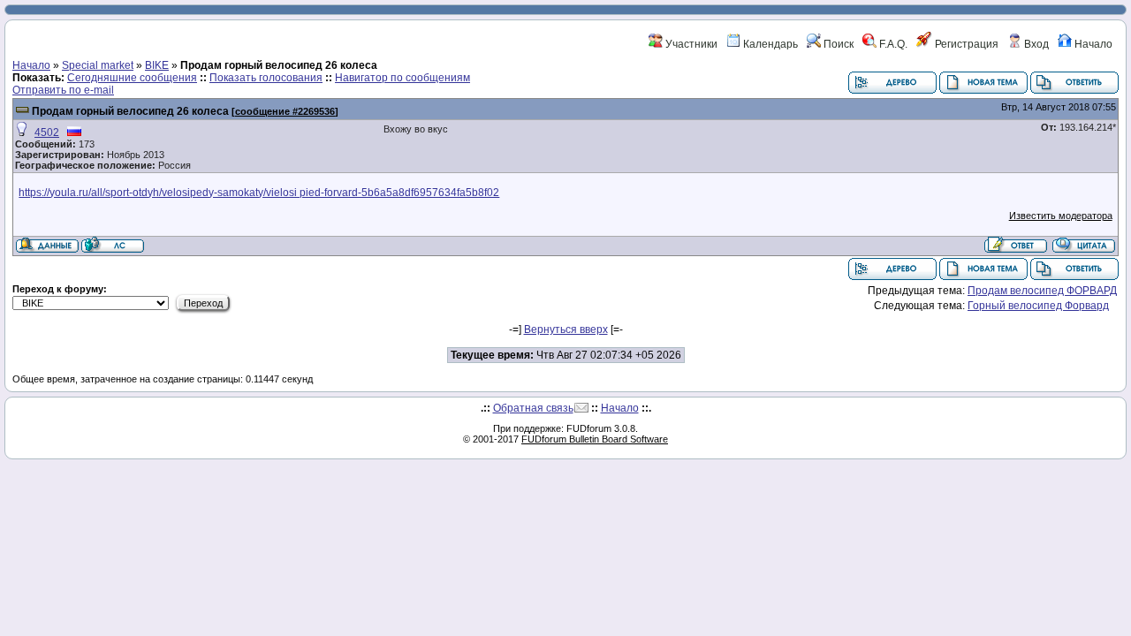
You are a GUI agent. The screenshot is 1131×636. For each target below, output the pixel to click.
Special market (97, 65)
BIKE (157, 65)
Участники (690, 44)
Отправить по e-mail (63, 90)
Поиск (837, 44)
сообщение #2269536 (285, 111)
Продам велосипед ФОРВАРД (1042, 290)
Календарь (769, 44)
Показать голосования (266, 78)
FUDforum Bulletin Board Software (594, 439)
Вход (1035, 44)
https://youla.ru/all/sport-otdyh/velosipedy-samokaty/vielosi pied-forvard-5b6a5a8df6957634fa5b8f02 (259, 192)
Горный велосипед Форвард (1038, 305)
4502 (46, 132)
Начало (1092, 44)
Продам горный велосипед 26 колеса (130, 111)
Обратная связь (533, 408)
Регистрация (965, 44)
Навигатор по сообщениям (402, 78)
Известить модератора (1060, 215)
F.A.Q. (892, 44)
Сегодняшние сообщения (132, 78)
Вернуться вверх (566, 329)
